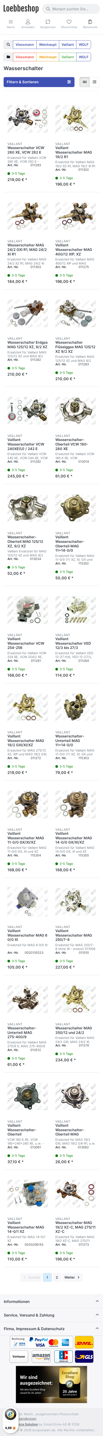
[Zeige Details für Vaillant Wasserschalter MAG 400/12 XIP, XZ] (75, 216)
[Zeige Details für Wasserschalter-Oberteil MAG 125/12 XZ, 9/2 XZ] (27, 508)
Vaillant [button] (68, 44)
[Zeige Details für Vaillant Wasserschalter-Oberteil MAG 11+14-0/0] (75, 508)
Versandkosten (25, 1418)
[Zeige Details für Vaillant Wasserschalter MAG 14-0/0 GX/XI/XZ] (75, 804)
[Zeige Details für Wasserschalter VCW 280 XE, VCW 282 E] (27, 119)
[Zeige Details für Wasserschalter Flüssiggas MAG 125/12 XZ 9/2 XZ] (75, 313)
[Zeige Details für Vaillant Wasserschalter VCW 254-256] (27, 610)
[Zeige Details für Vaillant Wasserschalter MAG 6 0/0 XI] (27, 902)
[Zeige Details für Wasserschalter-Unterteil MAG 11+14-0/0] (75, 707)
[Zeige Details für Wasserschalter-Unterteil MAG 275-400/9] (27, 999)
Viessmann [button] (25, 44)
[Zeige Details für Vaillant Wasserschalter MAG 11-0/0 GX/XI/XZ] (27, 804)
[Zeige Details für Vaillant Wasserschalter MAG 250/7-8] (75, 902)
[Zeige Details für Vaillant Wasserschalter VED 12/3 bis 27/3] (75, 610)
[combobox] (71, 9)
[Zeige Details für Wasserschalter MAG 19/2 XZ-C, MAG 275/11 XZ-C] (75, 1194)
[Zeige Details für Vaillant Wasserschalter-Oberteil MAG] (75, 1096)
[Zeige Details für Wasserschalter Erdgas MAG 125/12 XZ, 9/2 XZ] (27, 313)
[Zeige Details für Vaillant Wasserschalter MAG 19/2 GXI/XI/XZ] (27, 707)
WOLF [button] (83, 44)
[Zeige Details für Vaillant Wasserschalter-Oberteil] (27, 1096)
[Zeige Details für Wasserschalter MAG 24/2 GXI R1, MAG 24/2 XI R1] (27, 216)
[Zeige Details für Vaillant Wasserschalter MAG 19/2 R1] (75, 119)
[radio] (85, 82)
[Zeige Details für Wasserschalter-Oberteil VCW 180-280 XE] (75, 411)
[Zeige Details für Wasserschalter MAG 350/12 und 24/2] (75, 999)
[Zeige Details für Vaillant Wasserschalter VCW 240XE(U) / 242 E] (27, 411)
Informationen (17, 1301)
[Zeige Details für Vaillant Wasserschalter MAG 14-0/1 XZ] (27, 1194)
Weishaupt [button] (48, 44)
